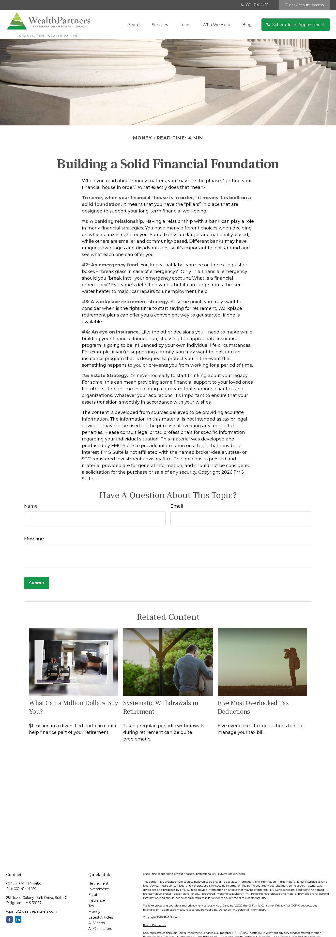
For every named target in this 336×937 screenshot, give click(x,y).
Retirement (98, 883)
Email (176, 506)
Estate (94, 894)
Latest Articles (100, 917)
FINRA (236, 933)
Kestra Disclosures (154, 925)
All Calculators (100, 928)
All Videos (96, 923)
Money (94, 911)
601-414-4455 (257, 5)
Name (31, 506)
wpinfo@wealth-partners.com (31, 911)
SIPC (245, 933)
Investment (98, 889)
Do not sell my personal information (242, 909)
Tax (91, 906)
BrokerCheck (236, 874)
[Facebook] (9, 919)
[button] (133, 24)
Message (34, 538)
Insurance (96, 900)
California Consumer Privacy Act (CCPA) (274, 905)
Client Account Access (304, 5)
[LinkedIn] (18, 919)
